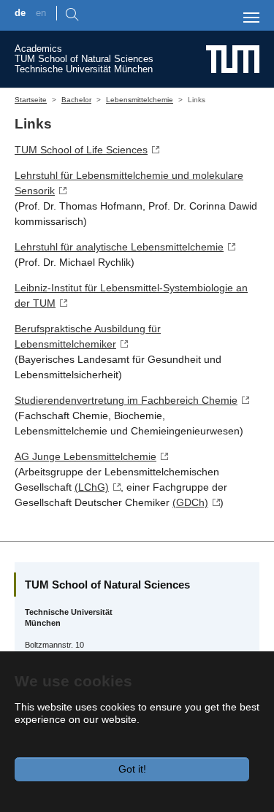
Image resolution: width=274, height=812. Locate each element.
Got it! (132, 769)
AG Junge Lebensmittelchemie (85, 456)
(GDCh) (190, 502)
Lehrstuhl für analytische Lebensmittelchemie (119, 247)
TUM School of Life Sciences (81, 150)
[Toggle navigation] (251, 17)
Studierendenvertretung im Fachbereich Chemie (126, 400)
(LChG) (92, 487)
